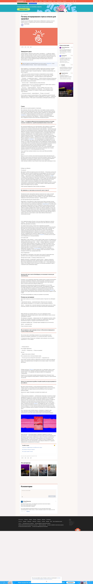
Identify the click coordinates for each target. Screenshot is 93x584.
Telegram (24, 521)
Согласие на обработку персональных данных (55, 524)
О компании (48, 519)
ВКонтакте (29, 521)
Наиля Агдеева (26, 23)
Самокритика (23, 115)
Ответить (28, 511)
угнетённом (41, 234)
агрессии (36, 403)
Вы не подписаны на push (57, 521)
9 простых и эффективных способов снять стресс (32, 447)
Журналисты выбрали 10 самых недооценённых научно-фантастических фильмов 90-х (65, 61)
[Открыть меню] (55, 501)
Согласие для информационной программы (40, 526)
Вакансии (43, 519)
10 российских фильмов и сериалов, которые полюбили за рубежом (65, 70)
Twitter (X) (34, 521)
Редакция (39, 519)
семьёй (51, 175)
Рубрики (30, 519)
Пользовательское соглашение (28, 523)
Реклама (34, 519)
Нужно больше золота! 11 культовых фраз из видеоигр (65, 53)
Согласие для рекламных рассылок (24, 526)
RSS (51, 521)
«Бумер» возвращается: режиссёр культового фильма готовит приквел (65, 78)
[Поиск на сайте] (71, 1)
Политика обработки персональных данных (42, 523)
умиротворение (46, 203)
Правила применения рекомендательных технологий (27, 524)
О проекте (26, 519)
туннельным (31, 139)
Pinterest (39, 521)
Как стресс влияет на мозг (27, 451)
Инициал (47, 521)
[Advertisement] (38, 101)
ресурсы (51, 290)
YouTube (43, 521)
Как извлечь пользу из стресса (28, 449)
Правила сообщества (42, 524)
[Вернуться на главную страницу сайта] (20, 1)
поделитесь (49, 63)
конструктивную (37, 248)
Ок (46, 581)
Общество (31, 369)
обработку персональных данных (46, 579)
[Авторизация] (75, 1)
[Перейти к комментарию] (66, 50)
